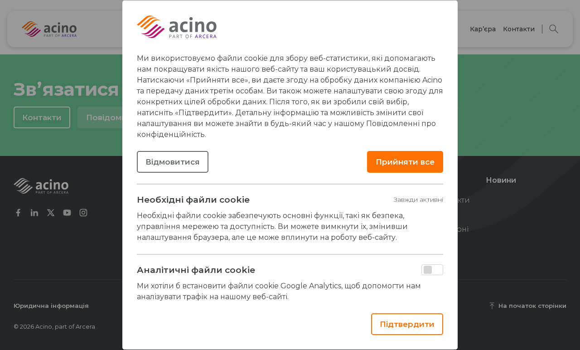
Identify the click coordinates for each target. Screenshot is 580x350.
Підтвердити (407, 324)
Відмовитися (172, 161)
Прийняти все (405, 161)
